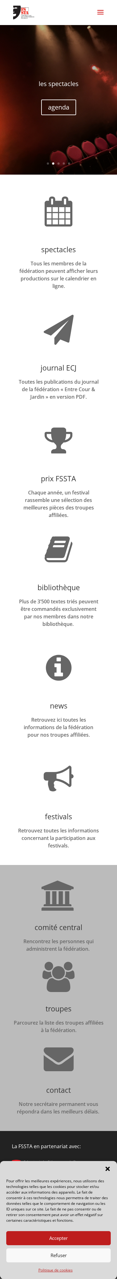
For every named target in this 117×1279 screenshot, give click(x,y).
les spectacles (59, 83)
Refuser (59, 1255)
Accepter (58, 1238)
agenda (58, 107)
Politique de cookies (55, 1270)
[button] (108, 1169)
